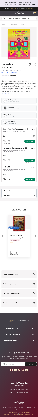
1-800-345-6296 (19, 386)
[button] (19, 43)
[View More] (7, 24)
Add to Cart (29, 141)
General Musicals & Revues (14, 24)
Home (3, 24)
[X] (15, 370)
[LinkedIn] (26, 370)
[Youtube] (22, 370)
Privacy (21, 412)
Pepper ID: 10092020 (8, 150)
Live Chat (30, 8)
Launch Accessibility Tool (26, 414)
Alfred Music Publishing (9, 72)
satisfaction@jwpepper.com (19, 389)
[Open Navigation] (2, 13)
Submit (31, 364)
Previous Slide (2, 236)
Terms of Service (12, 412)
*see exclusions (30, 5)
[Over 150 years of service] (19, 320)
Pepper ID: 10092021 (8, 169)
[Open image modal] (19, 44)
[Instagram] (19, 370)
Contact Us (13, 8)
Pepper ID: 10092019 (8, 131)
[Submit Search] (4, 18)
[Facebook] (11, 370)
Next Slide (35, 236)
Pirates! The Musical (16, 236)
